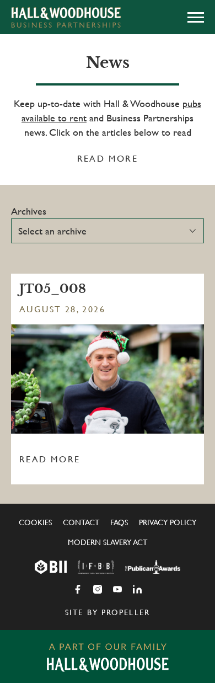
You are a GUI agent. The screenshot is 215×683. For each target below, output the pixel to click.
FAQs (119, 522)
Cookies (35, 522)
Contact (81, 522)
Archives (28, 211)
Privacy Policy (167, 522)
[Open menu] (195, 17)
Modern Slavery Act (107, 542)
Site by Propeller (107, 612)
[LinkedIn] (137, 589)
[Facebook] (77, 589)
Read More (49, 459)
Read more (107, 158)
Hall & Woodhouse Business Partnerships (66, 17)
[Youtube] (117, 589)
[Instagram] (97, 589)
